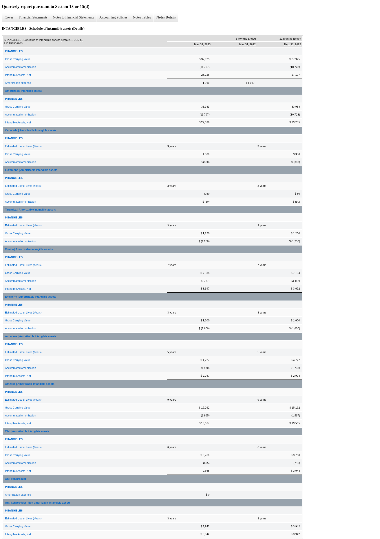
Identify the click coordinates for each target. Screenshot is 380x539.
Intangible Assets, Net (18, 75)
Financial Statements (33, 17)
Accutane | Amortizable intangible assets (30, 336)
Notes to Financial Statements (73, 17)
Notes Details (166, 17)
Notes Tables (142, 17)
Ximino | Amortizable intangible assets (29, 249)
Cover (9, 17)
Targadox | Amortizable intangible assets (30, 209)
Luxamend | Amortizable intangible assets (31, 170)
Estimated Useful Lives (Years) (23, 146)
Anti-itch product (15, 479)
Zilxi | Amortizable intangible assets (27, 431)
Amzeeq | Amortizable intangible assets (30, 384)
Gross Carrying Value (18, 59)
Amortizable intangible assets (23, 91)
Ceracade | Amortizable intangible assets (31, 130)
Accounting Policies (113, 17)
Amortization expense (18, 83)
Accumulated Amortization (20, 67)
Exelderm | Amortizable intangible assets (30, 296)
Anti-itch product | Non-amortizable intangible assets (38, 502)
